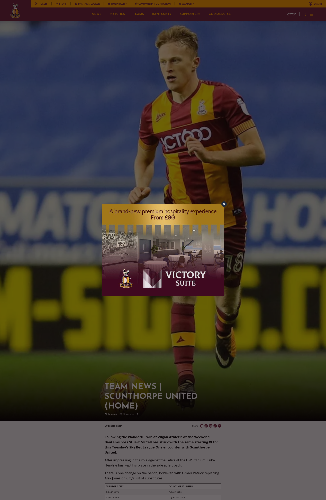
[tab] (224, 204)
